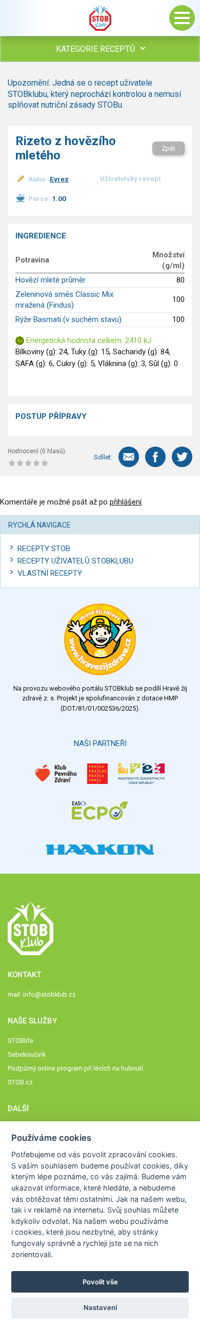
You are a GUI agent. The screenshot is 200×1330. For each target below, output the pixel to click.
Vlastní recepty (49, 573)
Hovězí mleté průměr (50, 280)
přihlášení (126, 502)
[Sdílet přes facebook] (155, 457)
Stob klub (100, 18)
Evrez (59, 179)
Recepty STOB (43, 548)
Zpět (168, 148)
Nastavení (100, 1307)
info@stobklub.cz (49, 994)
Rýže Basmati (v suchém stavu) (68, 319)
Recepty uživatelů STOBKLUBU (75, 561)
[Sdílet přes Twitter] (182, 457)
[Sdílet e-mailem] (128, 457)
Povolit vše (100, 1282)
